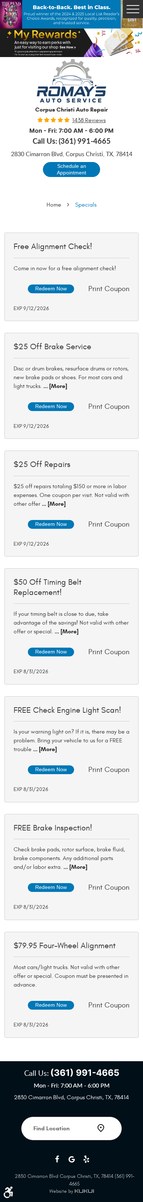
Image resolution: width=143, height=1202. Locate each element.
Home (54, 204)
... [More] (54, 386)
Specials (85, 204)
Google (71, 1159)
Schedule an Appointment (71, 169)
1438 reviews (89, 120)
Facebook (57, 1159)
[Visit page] (71, 1149)
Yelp (86, 1159)
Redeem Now (51, 288)
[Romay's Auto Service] (71, 81)
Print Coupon (108, 289)
